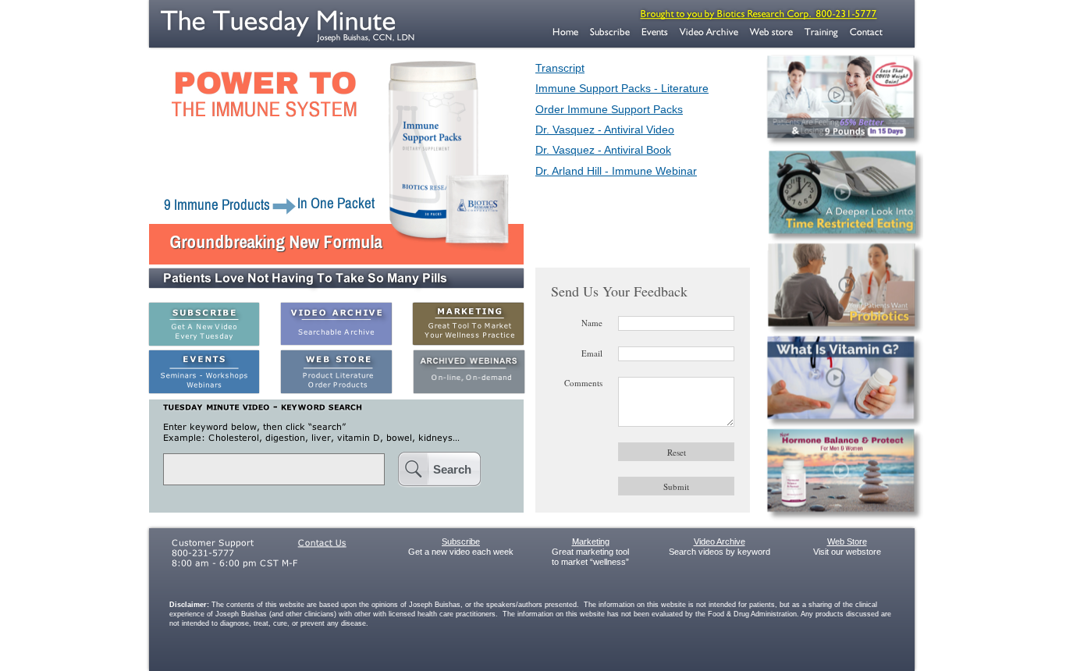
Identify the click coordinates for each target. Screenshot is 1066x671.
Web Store (847, 541)
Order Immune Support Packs (609, 109)
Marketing (590, 541)
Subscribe (461, 541)
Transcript (560, 68)
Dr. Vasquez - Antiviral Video (604, 129)
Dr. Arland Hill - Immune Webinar (616, 171)
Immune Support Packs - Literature (622, 88)
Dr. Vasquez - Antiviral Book (603, 150)
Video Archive (719, 541)
